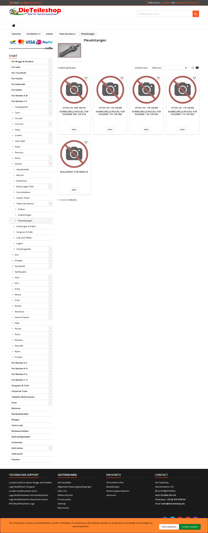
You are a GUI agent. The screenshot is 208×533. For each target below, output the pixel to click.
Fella (17, 322)
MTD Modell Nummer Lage (22, 503)
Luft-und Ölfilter (24, 237)
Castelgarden (21, 106)
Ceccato (19, 118)
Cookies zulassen (190, 526)
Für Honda (17, 78)
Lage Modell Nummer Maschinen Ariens (28, 499)
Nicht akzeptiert (169, 526)
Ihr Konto (113, 475)
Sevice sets (17, 425)
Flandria (19, 340)
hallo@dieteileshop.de (29, 2)
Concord (19, 123)
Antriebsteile (22, 169)
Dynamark (20, 266)
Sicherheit (17, 442)
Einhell (18, 305)
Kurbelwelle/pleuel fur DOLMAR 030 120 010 (74, 113)
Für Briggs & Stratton (22, 61)
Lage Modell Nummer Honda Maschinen (28, 495)
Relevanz (170, 68)
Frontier (18, 357)
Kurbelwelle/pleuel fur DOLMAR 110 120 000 (110, 113)
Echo (17, 277)
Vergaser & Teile (24, 232)
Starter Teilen (23, 197)
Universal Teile (19, 391)
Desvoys (19, 152)
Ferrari (18, 328)
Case (17, 112)
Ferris (17, 334)
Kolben (21, 209)
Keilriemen (21, 180)
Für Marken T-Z (20, 379)
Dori (17, 254)
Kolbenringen (24, 214)
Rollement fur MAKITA (74, 171)
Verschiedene (23, 192)
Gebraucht (17, 453)
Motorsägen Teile (25, 186)
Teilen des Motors (25, 203)
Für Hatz (16, 67)
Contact (161, 475)
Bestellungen (112, 486)
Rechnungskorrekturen (117, 490)
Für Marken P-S (19, 374)
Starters (16, 459)
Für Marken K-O (20, 368)
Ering (17, 288)
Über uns (62, 490)
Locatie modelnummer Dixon (23, 490)
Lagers (19, 243)
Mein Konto (63, 507)
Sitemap (62, 503)
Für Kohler (17, 89)
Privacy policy (64, 499)
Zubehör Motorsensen (23, 396)
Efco (17, 283)
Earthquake (20, 271)
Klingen (16, 419)
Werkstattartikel (20, 413)
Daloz (17, 146)
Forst (14, 402)
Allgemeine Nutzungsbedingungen (75, 486)
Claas (17, 129)
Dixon (17, 158)
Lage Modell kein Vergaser (22, 486)
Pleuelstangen (25, 220)
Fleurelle (19, 345)
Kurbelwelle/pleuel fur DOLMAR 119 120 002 (182, 113)
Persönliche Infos (115, 482)
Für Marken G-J (19, 362)
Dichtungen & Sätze (26, 226)
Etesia (18, 294)
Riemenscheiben (20, 431)
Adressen (111, 495)
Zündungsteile (23, 249)
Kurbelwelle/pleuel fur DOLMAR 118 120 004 (146, 113)
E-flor (17, 300)
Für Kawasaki (18, 84)
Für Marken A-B (19, 95)
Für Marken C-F (19, 101)
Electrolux (19, 311)
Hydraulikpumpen (21, 436)
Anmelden (165, 2)
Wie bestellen (64, 482)
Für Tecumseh (19, 72)
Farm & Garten (22, 317)
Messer (20, 175)
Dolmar (18, 163)
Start (13, 56)
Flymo (17, 351)
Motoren (16, 408)
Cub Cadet (20, 141)
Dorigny (18, 260)
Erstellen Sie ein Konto (186, 2)
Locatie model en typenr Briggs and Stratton (30, 482)
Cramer (18, 135)
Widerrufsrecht (65, 495)
